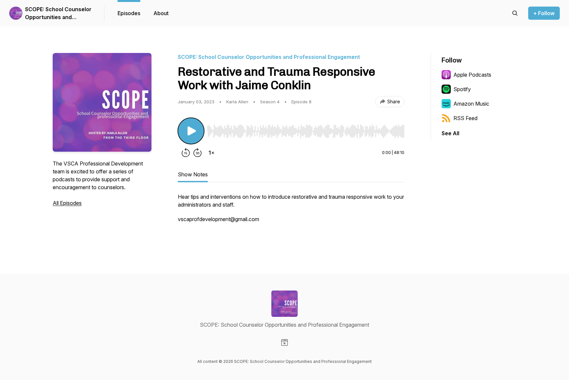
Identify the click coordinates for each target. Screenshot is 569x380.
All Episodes (67, 203)
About (161, 13)
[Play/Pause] (191, 131)
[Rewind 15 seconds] (185, 152)
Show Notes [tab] (193, 174)
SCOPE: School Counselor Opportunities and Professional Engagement (58, 13)
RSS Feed (465, 118)
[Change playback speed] (211, 152)
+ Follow (544, 13)
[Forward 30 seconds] (197, 152)
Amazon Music (471, 103)
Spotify (462, 89)
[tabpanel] (291, 215)
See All (450, 133)
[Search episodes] (515, 13)
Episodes (129, 13)
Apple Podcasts (472, 74)
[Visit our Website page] (284, 342)
